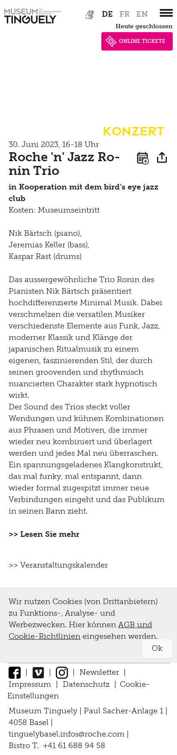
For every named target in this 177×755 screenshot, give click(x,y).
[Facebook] (15, 672)
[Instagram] (62, 672)
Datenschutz (86, 684)
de (107, 14)
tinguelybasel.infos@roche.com (68, 734)
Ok (157, 648)
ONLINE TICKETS (142, 41)
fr (124, 14)
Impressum (30, 684)
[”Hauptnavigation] (166, 13)
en (142, 14)
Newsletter (99, 672)
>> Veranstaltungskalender (58, 565)
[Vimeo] (38, 672)
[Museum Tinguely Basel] (32, 23)
